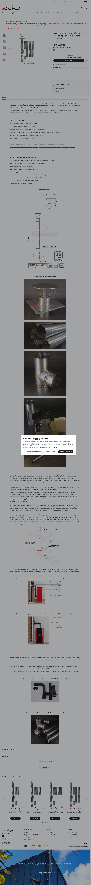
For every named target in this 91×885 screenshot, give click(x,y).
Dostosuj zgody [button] (50, 452)
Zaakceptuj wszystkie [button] (66, 452)
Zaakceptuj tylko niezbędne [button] (34, 452)
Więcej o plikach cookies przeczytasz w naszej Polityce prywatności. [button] (40, 447)
